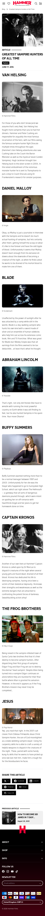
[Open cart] (40, 3)
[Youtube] (12, 871)
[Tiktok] (17, 871)
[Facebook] (3, 871)
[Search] (36, 3)
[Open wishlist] (9, 3)
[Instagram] (7, 871)
